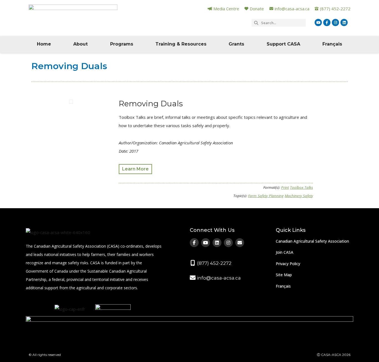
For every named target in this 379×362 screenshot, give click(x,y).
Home (44, 44)
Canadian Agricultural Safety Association (312, 241)
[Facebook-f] (326, 22)
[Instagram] (335, 22)
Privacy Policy (288, 263)
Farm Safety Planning (266, 195)
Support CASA (283, 44)
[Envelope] (239, 242)
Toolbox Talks (301, 187)
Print (285, 187)
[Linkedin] (344, 22)
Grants (236, 44)
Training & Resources (180, 44)
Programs (121, 44)
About (80, 44)
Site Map (284, 274)
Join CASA (284, 252)
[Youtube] (318, 22)
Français (332, 44)
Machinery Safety (299, 195)
